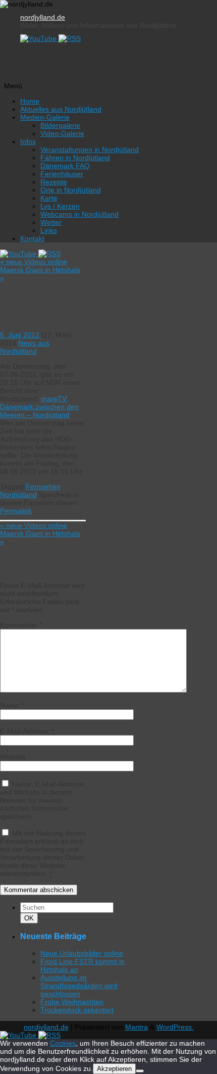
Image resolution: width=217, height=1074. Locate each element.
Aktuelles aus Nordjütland (60, 109)
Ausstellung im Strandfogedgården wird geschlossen (79, 985)
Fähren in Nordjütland (75, 158)
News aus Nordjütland (24, 347)
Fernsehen (43, 486)
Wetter (51, 222)
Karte (49, 198)
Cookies (63, 1043)
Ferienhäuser (61, 174)
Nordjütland (18, 495)
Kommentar (21, 625)
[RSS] (70, 38)
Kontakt (32, 238)
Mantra (136, 1027)
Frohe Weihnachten (71, 1002)
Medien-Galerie (45, 117)
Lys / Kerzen (60, 206)
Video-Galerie (62, 133)
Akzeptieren (114, 1068)
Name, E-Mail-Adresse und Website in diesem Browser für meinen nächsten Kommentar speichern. (42, 800)
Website (13, 757)
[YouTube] (39, 38)
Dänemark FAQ (65, 166)
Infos (28, 141)
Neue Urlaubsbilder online (81, 953)
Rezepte (53, 182)
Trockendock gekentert (77, 1010)
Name (12, 705)
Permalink (16, 511)
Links (48, 230)
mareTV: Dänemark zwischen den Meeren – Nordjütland (39, 407)
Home (29, 101)
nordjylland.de (42, 17)
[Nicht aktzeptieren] (140, 1070)
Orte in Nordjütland (70, 190)
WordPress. (175, 1027)
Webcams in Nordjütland (79, 214)
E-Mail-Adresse (26, 731)
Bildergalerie (60, 125)
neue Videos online (33, 262)
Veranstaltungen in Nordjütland (89, 149)
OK (31, 918)
